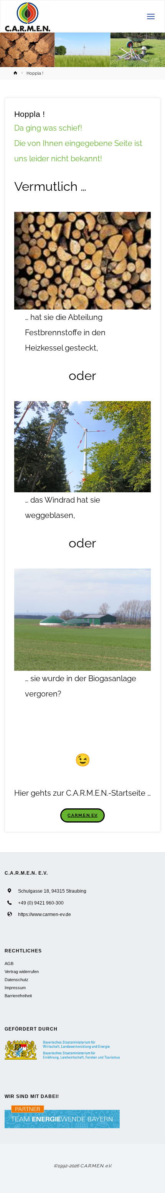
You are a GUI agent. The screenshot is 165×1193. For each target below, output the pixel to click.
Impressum (15, 987)
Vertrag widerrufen (22, 971)
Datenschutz (16, 979)
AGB (9, 963)
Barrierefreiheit (18, 995)
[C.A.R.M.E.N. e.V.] (28, 16)
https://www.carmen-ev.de (44, 914)
